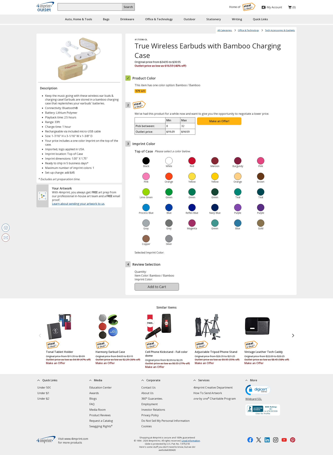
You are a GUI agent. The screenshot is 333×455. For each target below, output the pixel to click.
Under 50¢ (44, 387)
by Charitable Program (214, 398)
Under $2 (43, 398)
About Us (147, 393)
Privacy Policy (150, 415)
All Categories (224, 30)
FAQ (92, 404)
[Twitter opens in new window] (259, 440)
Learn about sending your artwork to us (78, 204)
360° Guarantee (152, 398)
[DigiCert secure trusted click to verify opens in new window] (258, 390)
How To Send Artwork (207, 393)
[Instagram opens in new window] (276, 440)
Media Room (97, 410)
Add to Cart (157, 286)
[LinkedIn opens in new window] (267, 440)
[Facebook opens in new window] (250, 440)
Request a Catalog (101, 421)
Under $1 (43, 393)
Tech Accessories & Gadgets (280, 30)
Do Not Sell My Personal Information (165, 421)
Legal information (191, 440)
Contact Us (148, 387)
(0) (292, 8)
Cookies (146, 426)
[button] (260, 19)
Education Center (100, 387)
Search (128, 7)
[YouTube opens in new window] (284, 440)
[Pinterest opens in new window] (293, 440)
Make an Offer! (219, 121)
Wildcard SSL (253, 399)
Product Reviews (100, 415)
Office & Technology (248, 30)
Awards (94, 393)
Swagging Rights (100, 426)
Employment (149, 404)
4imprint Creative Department (213, 387)
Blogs (93, 398)
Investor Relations (153, 410)
